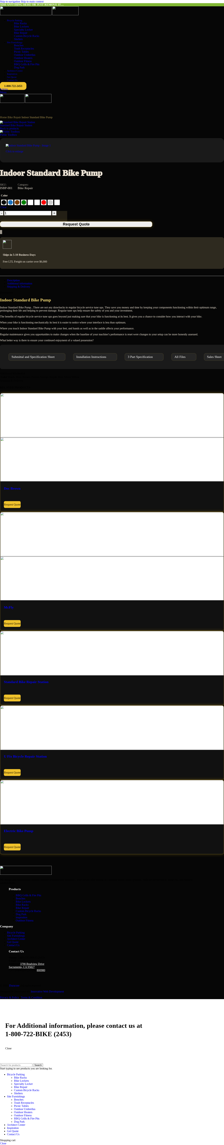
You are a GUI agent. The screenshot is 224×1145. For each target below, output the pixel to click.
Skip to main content (32, 1)
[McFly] (112, 554)
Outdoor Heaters (23, 57)
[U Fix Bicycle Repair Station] (112, 748)
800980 (41, 970)
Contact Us (13, 945)
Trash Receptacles (24, 48)
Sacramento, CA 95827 (22, 967)
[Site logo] (26, 14)
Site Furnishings (16, 935)
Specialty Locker (23, 29)
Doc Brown (12, 488)
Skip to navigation (10, 1)
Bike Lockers (21, 26)
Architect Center (16, 938)
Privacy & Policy (9, 997)
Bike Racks (20, 23)
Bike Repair (20, 32)
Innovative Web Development (47, 991)
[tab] (13, 280)
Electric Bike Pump (18, 831)
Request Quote (76, 224)
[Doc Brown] (112, 435)
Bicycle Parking (16, 932)
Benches (18, 45)
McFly (9, 607)
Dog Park (19, 67)
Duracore (14, 985)
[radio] (3, 202)
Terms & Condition (31, 997)
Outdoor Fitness (23, 61)
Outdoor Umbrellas (24, 54)
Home (4, 117)
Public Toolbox (8, 134)
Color (4, 195)
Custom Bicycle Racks (26, 35)
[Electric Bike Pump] (112, 822)
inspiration (21, 917)
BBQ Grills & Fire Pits (26, 64)
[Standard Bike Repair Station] (112, 673)
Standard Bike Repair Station (16, 125)
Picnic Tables (21, 51)
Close (8, 1048)
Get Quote (13, 942)
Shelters (18, 39)
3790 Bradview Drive (32, 963)
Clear (3, 207)
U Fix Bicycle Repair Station (25, 756)
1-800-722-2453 (13, 85)
